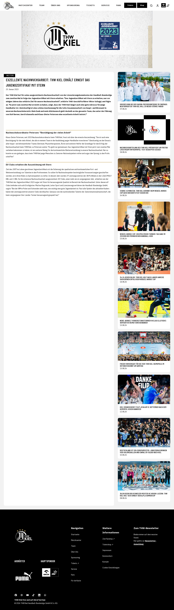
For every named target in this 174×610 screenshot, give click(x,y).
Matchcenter (25, 5)
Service (105, 5)
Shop (142, 5)
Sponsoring (73, 5)
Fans (118, 5)
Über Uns (55, 5)
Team (41, 5)
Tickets (90, 5)
